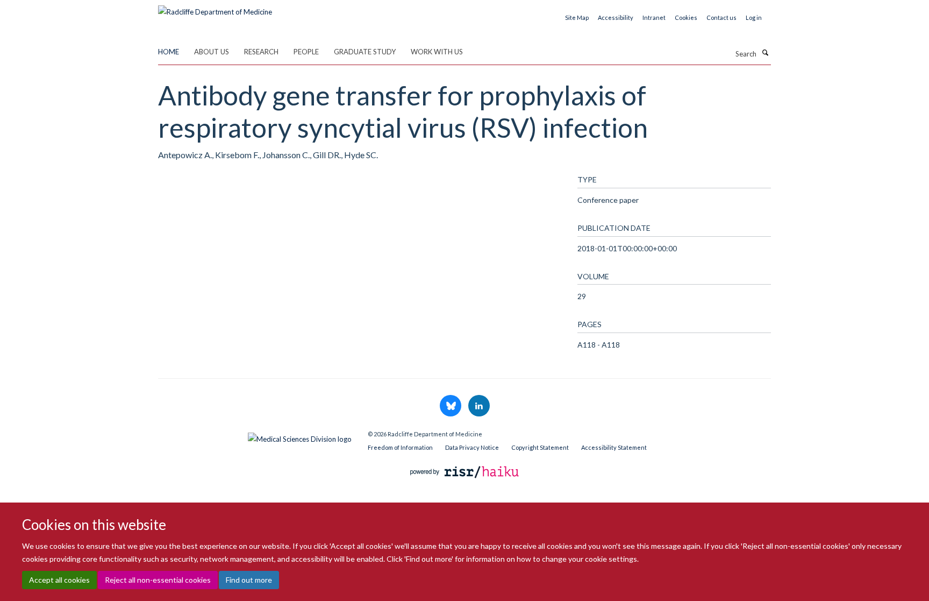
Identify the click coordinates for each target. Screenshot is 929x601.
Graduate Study (365, 51)
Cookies (686, 17)
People (306, 51)
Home (168, 51)
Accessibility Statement (614, 447)
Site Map (577, 17)
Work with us (437, 51)
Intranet (654, 17)
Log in (754, 17)
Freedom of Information (400, 447)
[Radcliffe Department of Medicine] (215, 8)
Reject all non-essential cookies (158, 579)
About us (211, 51)
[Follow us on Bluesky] (451, 406)
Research (261, 51)
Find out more (249, 579)
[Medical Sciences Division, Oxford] (255, 436)
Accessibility (615, 17)
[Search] (765, 53)
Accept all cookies (59, 579)
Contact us (721, 17)
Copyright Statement (540, 447)
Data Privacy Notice (472, 447)
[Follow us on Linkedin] (479, 406)
